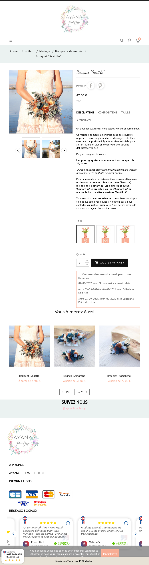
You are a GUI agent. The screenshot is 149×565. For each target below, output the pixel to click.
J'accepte (110, 554)
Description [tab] (85, 112)
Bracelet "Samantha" (119, 376)
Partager (90, 85)
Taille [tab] (125, 112)
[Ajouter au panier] (26, 369)
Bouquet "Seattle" (29, 376)
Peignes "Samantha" (74, 376)
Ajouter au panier (109, 263)
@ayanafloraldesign (74, 408)
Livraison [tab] (84, 119)
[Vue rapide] (33, 369)
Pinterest (100, 85)
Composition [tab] (107, 112)
